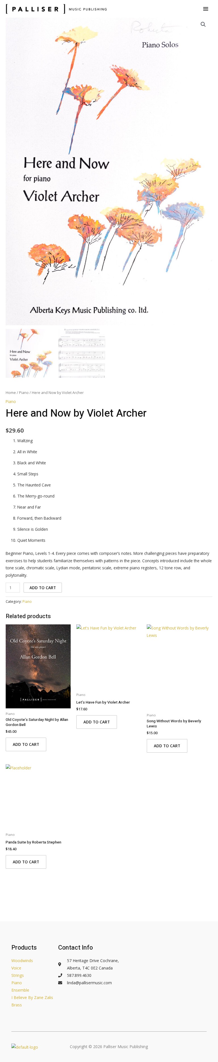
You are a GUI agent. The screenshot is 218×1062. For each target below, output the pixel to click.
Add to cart (43, 587)
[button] (203, 24)
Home (11, 392)
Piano (24, 392)
